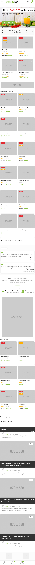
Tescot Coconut (4, 229)
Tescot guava (22, 49)
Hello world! (5, 429)
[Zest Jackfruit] (8, 142)
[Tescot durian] (9, 38)
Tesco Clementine (5, 107)
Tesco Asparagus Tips (24, 107)
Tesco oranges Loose (7, 72)
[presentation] (2, 248)
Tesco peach (22, 204)
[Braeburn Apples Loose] (26, 118)
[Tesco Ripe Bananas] (25, 60)
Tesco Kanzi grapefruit (6, 180)
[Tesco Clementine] (8, 94)
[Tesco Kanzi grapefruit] (8, 166)
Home (4, 563)
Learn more (29, 33)
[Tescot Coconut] (8, 215)
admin (6, 434)
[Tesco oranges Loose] (9, 60)
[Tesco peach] (26, 191)
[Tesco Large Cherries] (26, 166)
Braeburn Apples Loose (24, 132)
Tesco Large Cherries (24, 180)
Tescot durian (5, 49)
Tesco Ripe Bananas (24, 72)
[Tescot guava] (25, 38)
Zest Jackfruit (4, 156)
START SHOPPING (8, 22)
